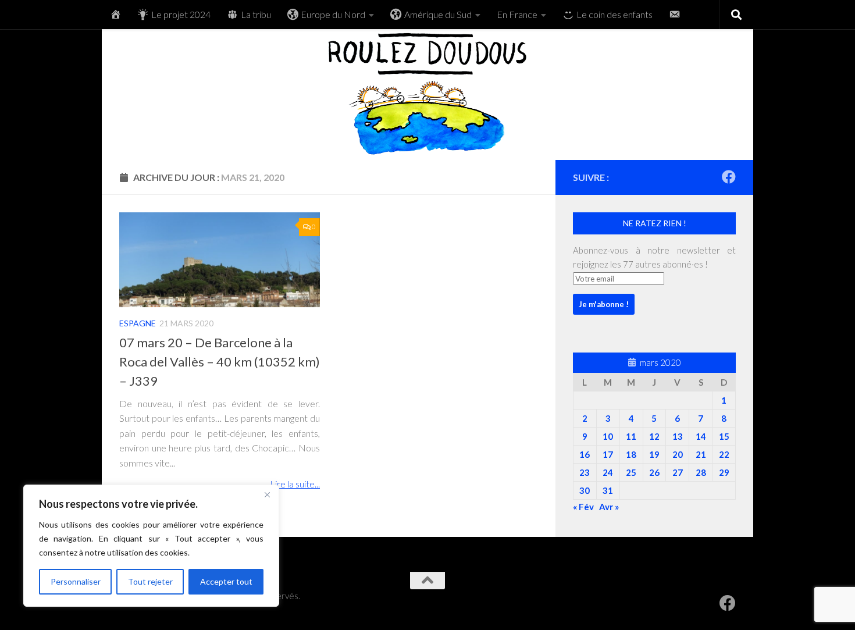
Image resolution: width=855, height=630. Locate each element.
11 (631, 436)
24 (608, 472)
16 (584, 454)
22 (724, 454)
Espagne (137, 323)
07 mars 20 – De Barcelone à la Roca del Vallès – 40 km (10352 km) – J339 (219, 361)
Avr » (609, 506)
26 (654, 472)
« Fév (583, 506)
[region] (151, 546)
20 (677, 454)
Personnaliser (76, 581)
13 (677, 436)
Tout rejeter (150, 581)
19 (654, 454)
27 (677, 472)
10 (608, 436)
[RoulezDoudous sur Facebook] (729, 177)
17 (608, 454)
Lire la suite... (295, 483)
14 (701, 436)
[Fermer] (267, 494)
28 (701, 472)
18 (631, 454)
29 (724, 472)
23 (584, 472)
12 (654, 436)
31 (608, 490)
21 (701, 454)
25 (631, 472)
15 (724, 436)
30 (584, 490)
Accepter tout (226, 581)
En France (517, 14)
